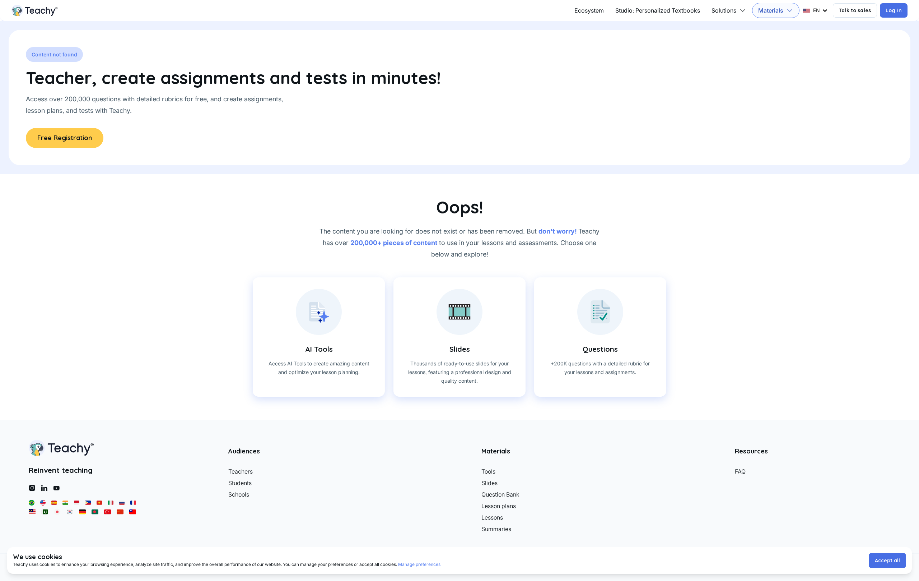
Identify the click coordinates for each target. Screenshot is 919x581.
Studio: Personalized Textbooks (657, 10)
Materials (770, 10)
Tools (488, 471)
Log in (894, 10)
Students (240, 483)
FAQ (740, 471)
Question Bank (500, 494)
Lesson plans (498, 505)
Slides (489, 483)
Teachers (240, 471)
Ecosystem (589, 10)
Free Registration (64, 138)
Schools (238, 494)
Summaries (496, 528)
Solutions (724, 10)
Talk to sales (855, 10)
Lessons (492, 517)
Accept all (887, 560)
